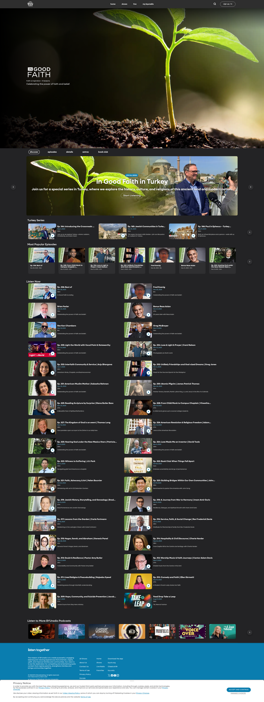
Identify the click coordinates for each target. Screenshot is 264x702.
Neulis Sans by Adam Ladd (39, 676)
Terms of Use (85, 670)
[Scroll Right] (250, 187)
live (135, 4)
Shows (99, 663)
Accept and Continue (239, 690)
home (113, 4)
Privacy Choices (142, 693)
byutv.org (112, 663)
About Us (83, 663)
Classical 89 (112, 667)
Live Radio (101, 667)
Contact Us (84, 667)
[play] (53, 236)
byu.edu (111, 670)
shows (124, 4)
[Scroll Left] (13, 187)
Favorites (100, 670)
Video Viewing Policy (71, 693)
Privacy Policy (85, 674)
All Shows (83, 659)
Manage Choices (238, 693)
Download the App (115, 659)
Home (99, 659)
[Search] (215, 4)
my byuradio (148, 4)
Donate (82, 678)
